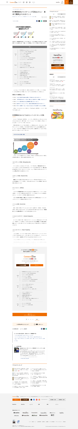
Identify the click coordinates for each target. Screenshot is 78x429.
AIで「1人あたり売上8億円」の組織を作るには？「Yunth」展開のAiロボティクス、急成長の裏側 (21, 374)
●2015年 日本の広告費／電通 (19, 134)
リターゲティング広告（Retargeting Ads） (27, 51)
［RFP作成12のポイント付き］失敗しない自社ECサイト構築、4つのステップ (31, 99)
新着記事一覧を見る (57, 100)
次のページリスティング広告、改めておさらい (30, 314)
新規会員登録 (23, 265)
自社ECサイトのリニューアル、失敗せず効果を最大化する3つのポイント (31, 103)
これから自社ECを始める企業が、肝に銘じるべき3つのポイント (29, 97)
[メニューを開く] (7, 2)
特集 (30, 2)
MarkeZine (14, 404)
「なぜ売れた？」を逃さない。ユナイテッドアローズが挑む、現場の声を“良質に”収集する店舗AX (39, 377)
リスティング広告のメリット (24, 64)
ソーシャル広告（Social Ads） (25, 56)
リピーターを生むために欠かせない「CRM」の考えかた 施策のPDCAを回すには (28, 336)
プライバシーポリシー (59, 421)
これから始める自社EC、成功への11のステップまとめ (24, 335)
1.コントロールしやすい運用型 (25, 65)
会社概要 (47, 421)
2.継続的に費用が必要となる (24, 73)
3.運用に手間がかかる (23, 75)
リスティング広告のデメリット (25, 70)
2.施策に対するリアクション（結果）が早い (27, 67)
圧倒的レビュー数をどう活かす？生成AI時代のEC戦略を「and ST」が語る (21, 387)
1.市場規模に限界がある (24, 72)
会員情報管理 (39, 421)
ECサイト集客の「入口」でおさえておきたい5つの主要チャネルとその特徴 (31, 105)
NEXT (37, 319)
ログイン (37, 265)
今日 (53, 14)
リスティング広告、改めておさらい (26, 62)
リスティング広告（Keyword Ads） (26, 53)
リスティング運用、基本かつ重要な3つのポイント (28, 76)
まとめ (21, 84)
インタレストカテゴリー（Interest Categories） (28, 57)
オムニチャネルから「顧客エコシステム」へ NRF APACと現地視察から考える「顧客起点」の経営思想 (39, 369)
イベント (33, 2)
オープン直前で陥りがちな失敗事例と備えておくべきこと (28, 101)
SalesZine (23, 404)
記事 (23, 2)
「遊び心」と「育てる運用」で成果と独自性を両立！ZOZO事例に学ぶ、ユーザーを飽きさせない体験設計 (39, 382)
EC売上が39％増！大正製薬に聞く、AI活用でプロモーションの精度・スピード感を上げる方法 (21, 369)
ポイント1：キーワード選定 (24, 78)
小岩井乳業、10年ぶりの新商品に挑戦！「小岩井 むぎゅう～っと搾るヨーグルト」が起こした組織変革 (21, 383)
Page (15, 65)
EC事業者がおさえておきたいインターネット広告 (28, 50)
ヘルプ (30, 421)
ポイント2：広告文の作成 (24, 81)
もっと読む (16, 340)
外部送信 (64, 421)
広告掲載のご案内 (53, 399)
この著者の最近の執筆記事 (24, 358)
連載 (26, 2)
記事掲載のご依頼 (62, 399)
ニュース (19, 2)
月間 (61, 14)
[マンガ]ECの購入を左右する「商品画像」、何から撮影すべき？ (38, 373)
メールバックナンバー (30, 262)
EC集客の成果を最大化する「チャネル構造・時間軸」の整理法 (39, 386)
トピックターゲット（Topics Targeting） (27, 59)
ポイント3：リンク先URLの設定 (25, 83)
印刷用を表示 (16, 328)
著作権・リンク (34, 421)
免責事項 (43, 421)
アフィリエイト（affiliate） (24, 54)
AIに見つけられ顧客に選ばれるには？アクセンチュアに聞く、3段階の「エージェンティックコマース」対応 (21, 378)
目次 (29, 46)
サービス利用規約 (51, 421)
